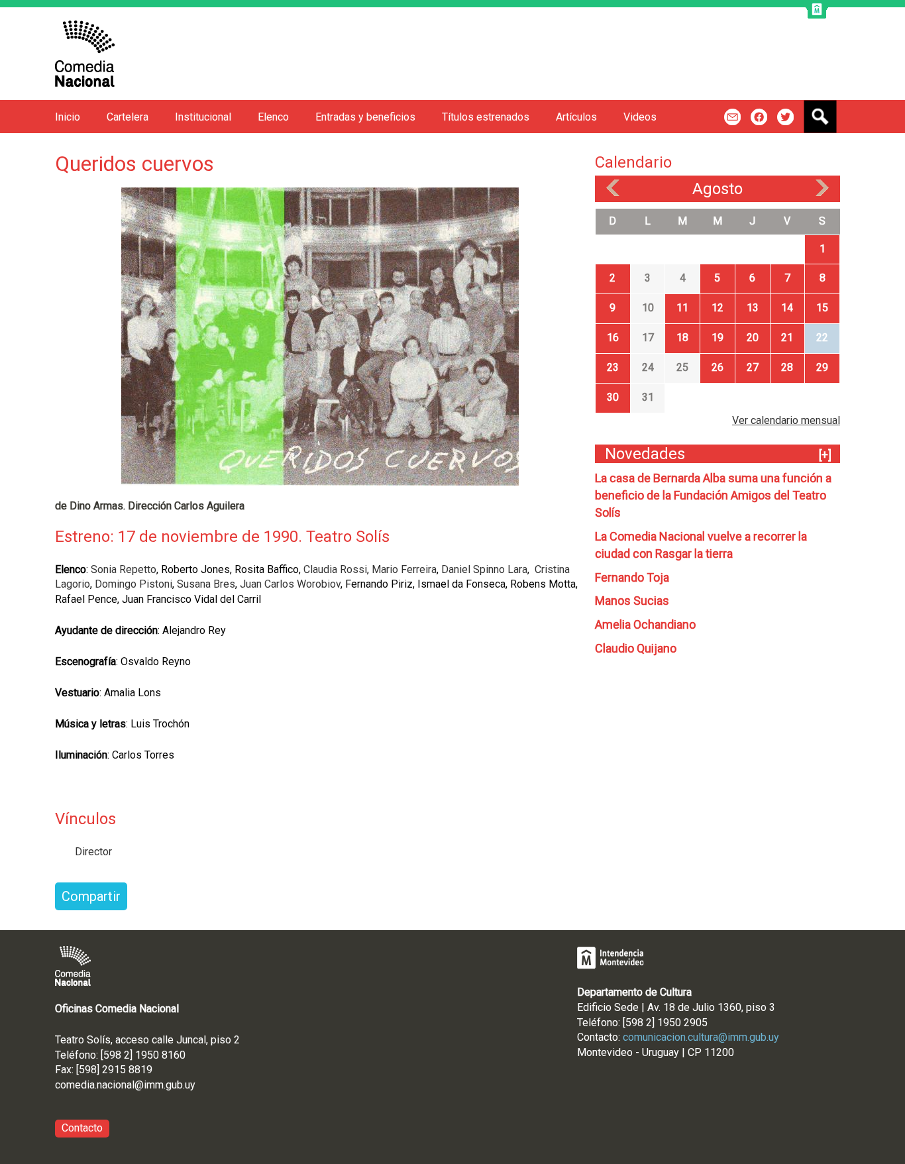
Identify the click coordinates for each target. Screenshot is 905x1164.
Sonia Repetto (123, 569)
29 (822, 367)
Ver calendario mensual (786, 420)
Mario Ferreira (404, 569)
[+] (825, 455)
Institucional (203, 117)
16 (613, 337)
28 (787, 367)
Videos (640, 117)
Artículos (576, 117)
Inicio (67, 117)
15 (822, 307)
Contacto (82, 1128)
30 (613, 397)
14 (787, 307)
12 (717, 307)
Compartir (91, 896)
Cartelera (127, 117)
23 (613, 367)
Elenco (273, 117)
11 (682, 307)
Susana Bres (206, 584)
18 (682, 337)
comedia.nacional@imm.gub (119, 1085)
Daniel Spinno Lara (484, 569)
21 (787, 337)
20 (753, 337)
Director (93, 851)
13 (753, 307)
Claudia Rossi (334, 569)
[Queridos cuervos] (320, 335)
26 (717, 367)
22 (822, 337)
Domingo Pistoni (133, 584)
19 (717, 337)
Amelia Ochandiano (645, 624)
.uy (189, 1085)
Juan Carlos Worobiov (290, 584)
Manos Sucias (632, 601)
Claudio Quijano (635, 648)
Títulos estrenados (485, 117)
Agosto (717, 189)
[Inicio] (85, 54)
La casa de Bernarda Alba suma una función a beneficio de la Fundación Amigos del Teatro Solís (713, 495)
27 (753, 367)
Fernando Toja (632, 577)
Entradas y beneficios (365, 117)
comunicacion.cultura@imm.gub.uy (701, 1037)
